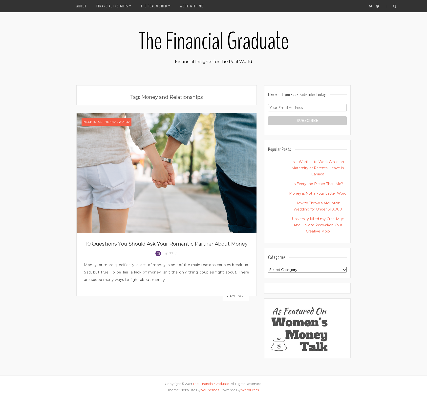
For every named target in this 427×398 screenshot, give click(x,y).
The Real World (154, 6)
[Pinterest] (377, 6)
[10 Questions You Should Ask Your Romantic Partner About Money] (166, 172)
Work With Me (191, 6)
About (81, 6)
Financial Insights (112, 6)
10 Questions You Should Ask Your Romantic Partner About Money (167, 244)
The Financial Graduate (213, 41)
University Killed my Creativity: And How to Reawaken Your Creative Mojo (318, 225)
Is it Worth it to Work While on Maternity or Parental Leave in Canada (318, 168)
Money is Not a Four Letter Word (317, 193)
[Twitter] (370, 6)
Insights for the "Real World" (106, 122)
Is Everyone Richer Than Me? (318, 184)
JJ (168, 253)
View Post (236, 295)
